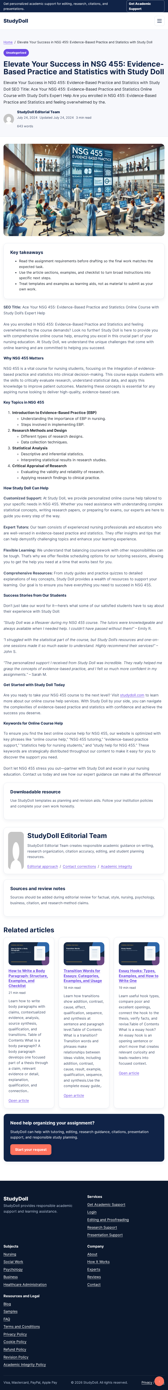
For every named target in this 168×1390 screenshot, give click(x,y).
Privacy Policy (15, 1334)
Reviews (94, 1277)
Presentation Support (105, 1235)
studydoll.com (132, 695)
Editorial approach (42, 866)
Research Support (102, 1227)
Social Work (13, 1261)
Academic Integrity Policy (25, 1364)
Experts (93, 1269)
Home (8, 42)
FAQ (7, 1319)
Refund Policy (15, 1349)
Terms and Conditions (22, 1326)
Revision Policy (16, 1357)
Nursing (10, 1254)
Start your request (31, 1149)
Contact (94, 1284)
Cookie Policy (15, 1341)
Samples (11, 1311)
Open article (19, 1100)
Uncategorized (16, 52)
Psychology (13, 1269)
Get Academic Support (140, 6)
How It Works (98, 1261)
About (92, 1254)
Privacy (147, 1383)
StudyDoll (16, 21)
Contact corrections (79, 866)
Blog (7, 1304)
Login (91, 1212)
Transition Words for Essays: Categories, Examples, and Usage (83, 976)
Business (11, 1277)
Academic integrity (116, 866)
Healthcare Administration (25, 1284)
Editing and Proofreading (108, 1219)
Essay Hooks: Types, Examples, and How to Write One (138, 976)
